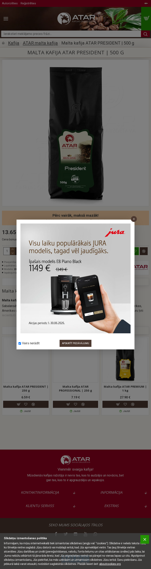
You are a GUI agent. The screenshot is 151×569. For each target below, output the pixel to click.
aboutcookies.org (110, 563)
